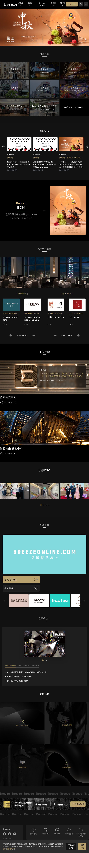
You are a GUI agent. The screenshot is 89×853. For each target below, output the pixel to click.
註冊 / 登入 (72, 4)
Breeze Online (42, 4)
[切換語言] (86, 4)
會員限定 (53, 4)
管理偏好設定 (71, 846)
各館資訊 (29, 4)
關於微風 (62, 4)
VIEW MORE (22, 335)
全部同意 (82, 846)
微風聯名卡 (35, 666)
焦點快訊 (20, 4)
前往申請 (44, 644)
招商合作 (57, 834)
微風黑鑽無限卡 (10, 666)
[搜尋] (81, 4)
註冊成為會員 (79, 804)
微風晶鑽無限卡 (23, 666)
